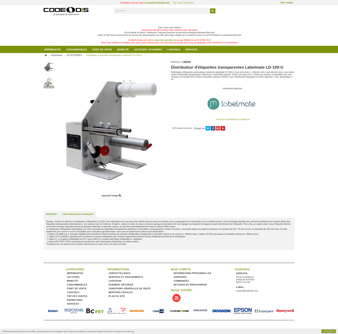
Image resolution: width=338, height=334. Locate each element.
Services (73, 304)
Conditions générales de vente (130, 288)
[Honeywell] (285, 311)
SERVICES (191, 49)
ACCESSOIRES (74, 55)
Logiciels (173, 49)
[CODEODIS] (179, 311)
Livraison (115, 281)
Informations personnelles (192, 273)
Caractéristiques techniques (78, 214)
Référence (176, 62)
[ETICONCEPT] (264, 311)
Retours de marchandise (190, 285)
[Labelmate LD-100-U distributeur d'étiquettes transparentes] (49, 67)
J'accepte (329, 331)
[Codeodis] (66, 11)
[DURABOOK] (222, 311)
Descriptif (51, 214)
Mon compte (287, 2)
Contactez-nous (119, 273)
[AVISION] (53, 311)
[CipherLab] (158, 311)
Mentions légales (121, 292)
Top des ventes (77, 296)
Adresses (180, 277)
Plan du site (117, 296)
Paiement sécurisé (121, 285)
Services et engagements (126, 277)
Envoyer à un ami (183, 128)
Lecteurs (73, 277)
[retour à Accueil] (46, 55)
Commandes (181, 281)
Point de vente (102, 49)
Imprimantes (52, 49)
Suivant (49, 87)
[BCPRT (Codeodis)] (95, 311)
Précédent (49, 61)
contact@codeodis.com (157, 3)
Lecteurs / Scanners (148, 49)
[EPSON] (243, 311)
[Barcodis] (74, 311)
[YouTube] (176, 298)
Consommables (76, 49)
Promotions (75, 300)
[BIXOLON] (137, 311)
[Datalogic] (200, 311)
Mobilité (123, 49)
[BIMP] (116, 311)
